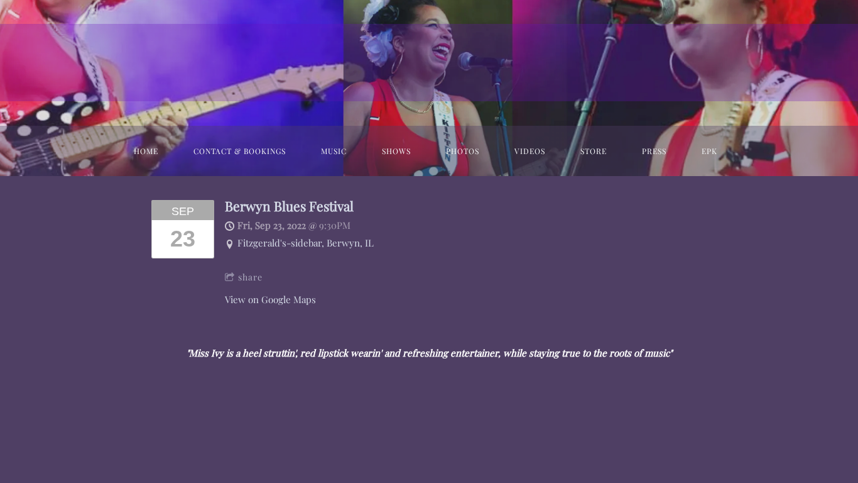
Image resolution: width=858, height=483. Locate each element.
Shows (396, 151)
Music (334, 151)
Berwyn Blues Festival (289, 205)
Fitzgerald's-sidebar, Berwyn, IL (305, 242)
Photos (462, 151)
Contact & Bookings (239, 151)
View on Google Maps (270, 299)
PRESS (654, 151)
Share (250, 277)
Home (146, 151)
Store (593, 151)
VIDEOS (529, 151)
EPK (709, 151)
